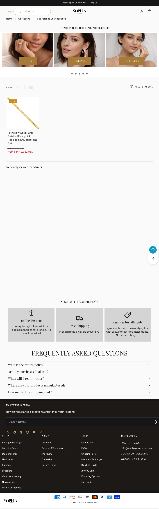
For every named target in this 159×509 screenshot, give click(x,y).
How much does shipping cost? (30, 392)
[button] (149, 11)
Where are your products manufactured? (36, 385)
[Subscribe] (154, 421)
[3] (26, 88)
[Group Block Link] (27, 50)
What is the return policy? (26, 365)
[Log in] (142, 11)
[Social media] (153, 258)
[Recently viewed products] (153, 250)
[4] (31, 88)
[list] (17, 88)
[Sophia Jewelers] (80, 11)
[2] (21, 88)
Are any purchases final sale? (28, 371)
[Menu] (9, 11)
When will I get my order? (26, 378)
